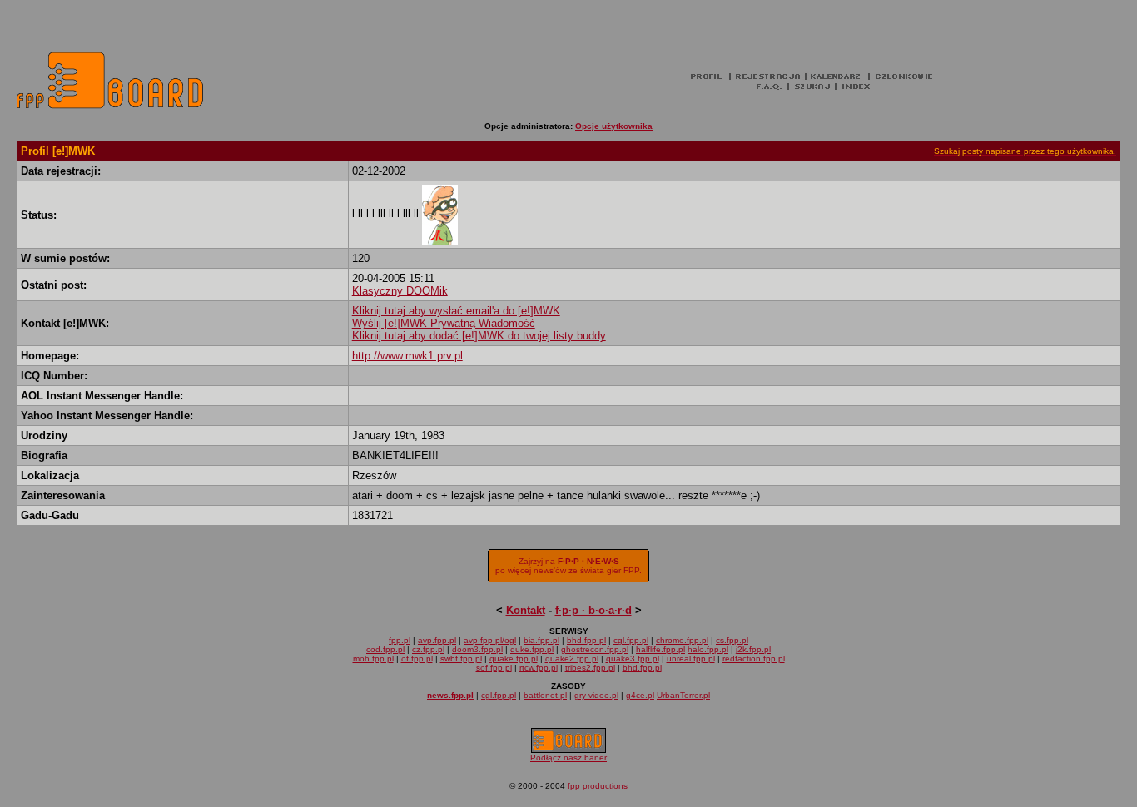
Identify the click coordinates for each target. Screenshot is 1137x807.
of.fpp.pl (417, 658)
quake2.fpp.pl (571, 658)
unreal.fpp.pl (691, 658)
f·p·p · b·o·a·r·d (593, 610)
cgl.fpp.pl (630, 640)
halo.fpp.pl (708, 649)
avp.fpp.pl (437, 640)
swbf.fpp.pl (461, 658)
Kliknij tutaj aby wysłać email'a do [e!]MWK (456, 310)
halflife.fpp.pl (660, 649)
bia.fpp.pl (541, 640)
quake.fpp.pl (513, 658)
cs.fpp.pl (732, 640)
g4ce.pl (640, 695)
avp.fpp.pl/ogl (490, 640)
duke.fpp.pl (532, 649)
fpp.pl (399, 640)
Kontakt (525, 610)
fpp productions (598, 785)
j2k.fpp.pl (753, 649)
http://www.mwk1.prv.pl (407, 355)
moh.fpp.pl (373, 658)
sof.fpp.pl (494, 667)
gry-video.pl (596, 695)
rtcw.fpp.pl (538, 667)
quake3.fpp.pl (632, 658)
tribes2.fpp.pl (590, 667)
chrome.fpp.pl (682, 640)
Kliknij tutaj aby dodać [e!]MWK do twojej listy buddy (479, 335)
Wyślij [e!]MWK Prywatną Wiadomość (443, 323)
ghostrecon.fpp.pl (594, 649)
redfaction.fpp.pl (753, 658)
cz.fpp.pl (428, 649)
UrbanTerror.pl (683, 695)
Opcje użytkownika (614, 126)
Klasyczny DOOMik (400, 291)
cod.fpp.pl (385, 649)
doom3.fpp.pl (477, 649)
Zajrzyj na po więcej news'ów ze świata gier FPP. (568, 566)
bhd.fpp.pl (586, 640)
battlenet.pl (545, 695)
